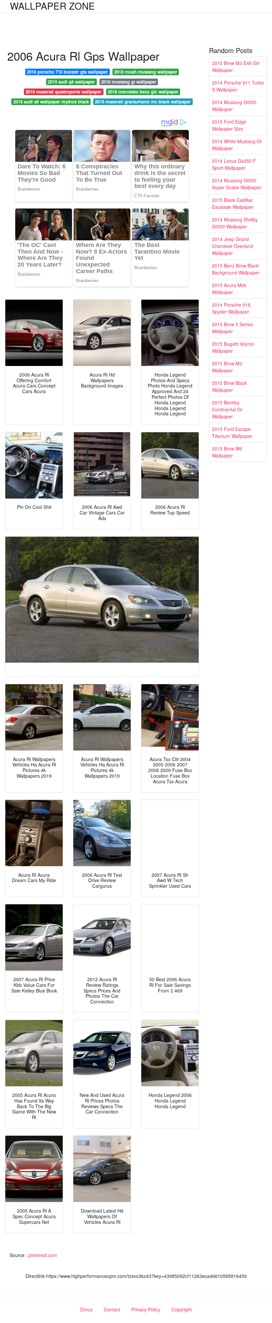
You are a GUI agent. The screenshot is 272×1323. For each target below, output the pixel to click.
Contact (112, 1309)
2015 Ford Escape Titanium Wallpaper (232, 432)
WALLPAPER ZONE (52, 6)
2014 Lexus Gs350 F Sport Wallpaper (234, 164)
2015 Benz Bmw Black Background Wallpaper (235, 269)
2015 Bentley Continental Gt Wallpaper (227, 409)
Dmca (86, 1309)
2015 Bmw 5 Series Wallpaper (232, 327)
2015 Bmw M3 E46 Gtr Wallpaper (236, 66)
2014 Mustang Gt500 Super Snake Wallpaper (236, 184)
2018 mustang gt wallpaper (128, 82)
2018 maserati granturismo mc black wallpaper (143, 101)
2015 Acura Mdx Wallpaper (229, 288)
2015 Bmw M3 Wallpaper (227, 367)
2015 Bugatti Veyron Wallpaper (233, 347)
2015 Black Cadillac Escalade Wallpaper (232, 203)
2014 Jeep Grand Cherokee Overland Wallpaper (232, 246)
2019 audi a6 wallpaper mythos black (51, 101)
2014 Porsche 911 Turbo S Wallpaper (238, 86)
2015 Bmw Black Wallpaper (229, 386)
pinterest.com (43, 1255)
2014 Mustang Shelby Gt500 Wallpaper (235, 223)
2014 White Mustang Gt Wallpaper (237, 144)
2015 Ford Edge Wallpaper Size (229, 125)
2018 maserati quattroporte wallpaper (64, 92)
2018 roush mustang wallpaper (145, 72)
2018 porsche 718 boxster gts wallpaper (67, 72)
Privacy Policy (145, 1309)
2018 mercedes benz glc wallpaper (143, 92)
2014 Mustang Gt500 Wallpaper (234, 105)
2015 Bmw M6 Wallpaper (227, 452)
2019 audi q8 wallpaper (71, 82)
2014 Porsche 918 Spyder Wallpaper (231, 308)
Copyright (181, 1309)
